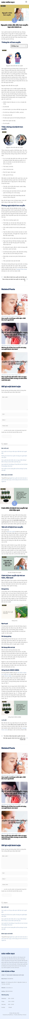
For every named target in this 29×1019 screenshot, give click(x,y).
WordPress (10, 1014)
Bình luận (5, 397)
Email (4, 878)
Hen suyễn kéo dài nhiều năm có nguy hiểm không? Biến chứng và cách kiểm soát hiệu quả (14, 378)
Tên (3, 414)
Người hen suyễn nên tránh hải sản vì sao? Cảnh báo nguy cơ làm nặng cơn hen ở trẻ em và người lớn (14, 479)
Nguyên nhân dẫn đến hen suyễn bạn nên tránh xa (14, 26)
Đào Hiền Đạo (14, 1013)
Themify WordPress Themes (20, 1014)
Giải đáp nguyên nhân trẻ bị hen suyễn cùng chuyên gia (14, 738)
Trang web (5, 425)
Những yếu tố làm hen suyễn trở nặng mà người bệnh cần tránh (13, 348)
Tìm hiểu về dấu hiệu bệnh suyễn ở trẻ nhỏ (14, 736)
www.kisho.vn (9, 987)
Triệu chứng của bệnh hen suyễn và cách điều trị (13, 280)
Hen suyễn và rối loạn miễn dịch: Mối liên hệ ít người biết (13, 319)
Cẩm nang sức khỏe (6, 316)
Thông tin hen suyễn (16, 316)
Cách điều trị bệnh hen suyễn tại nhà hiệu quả (15, 277)
